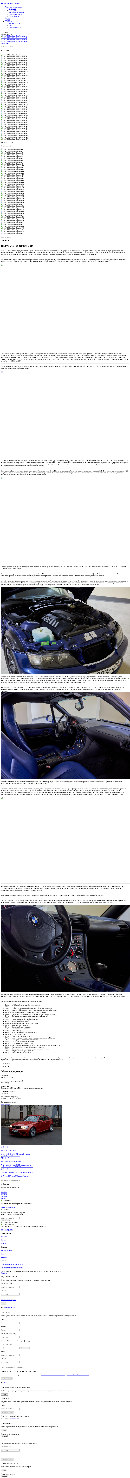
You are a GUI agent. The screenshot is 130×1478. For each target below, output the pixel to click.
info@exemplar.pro (7, 1230)
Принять (4, 1273)
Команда (4, 1257)
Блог (10, 25)
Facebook (4, 1194)
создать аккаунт (9, 1307)
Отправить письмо (7, 1412)
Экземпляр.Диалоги (8, 1207)
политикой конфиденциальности (78, 1375)
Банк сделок (13, 10)
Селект (7, 18)
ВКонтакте (4, 1196)
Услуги (7, 20)
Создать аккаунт (7, 1378)
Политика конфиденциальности (12, 1264)
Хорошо (4, 1430)
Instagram (4, 1193)
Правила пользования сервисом (12, 1268)
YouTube (4, 1198)
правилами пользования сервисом (53, 1375)
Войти (3, 1303)
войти (6, 1382)
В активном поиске (15, 14)
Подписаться (6, 1220)
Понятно (4, 1436)
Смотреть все (5, 1104)
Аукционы (12, 9)
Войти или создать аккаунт (10, 3)
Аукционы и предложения (14, 7)
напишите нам (14, 1418)
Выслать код (25, 1348)
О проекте (8, 21)
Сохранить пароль (7, 1459)
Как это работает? (15, 23)
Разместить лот (14, 16)
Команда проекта (15, 27)
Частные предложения (16, 12)
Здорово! (4, 1394)
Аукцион (4, 1236)
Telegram (4, 1191)
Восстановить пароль (8, 1300)
